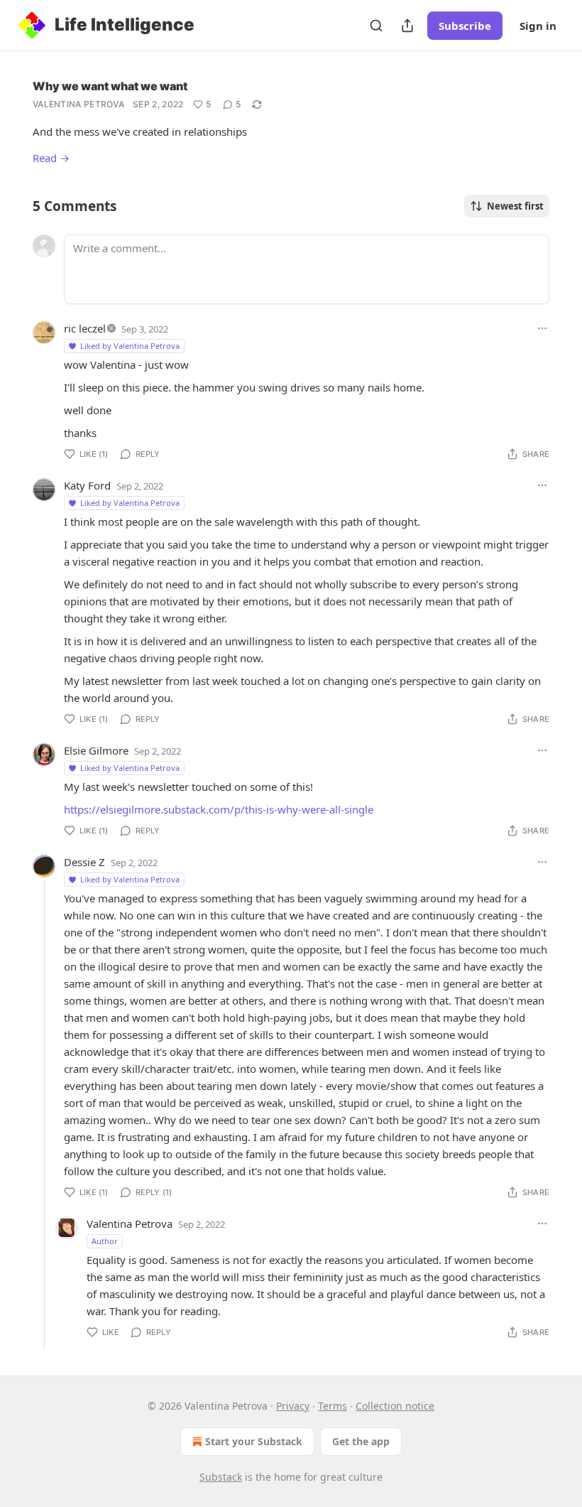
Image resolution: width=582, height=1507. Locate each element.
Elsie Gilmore (96, 750)
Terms (332, 1406)
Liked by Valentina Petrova (130, 345)
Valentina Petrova (78, 104)
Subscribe (465, 25)
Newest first (515, 206)
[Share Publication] (407, 25)
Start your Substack (253, 1441)
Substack (220, 1477)
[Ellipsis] (542, 328)
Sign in (538, 25)
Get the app (361, 1441)
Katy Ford (87, 485)
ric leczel (85, 328)
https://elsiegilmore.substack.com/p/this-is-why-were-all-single (218, 809)
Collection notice (395, 1406)
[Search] (376, 25)
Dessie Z (84, 862)
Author (105, 1241)
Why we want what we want (110, 86)
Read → (51, 158)
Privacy (292, 1406)
